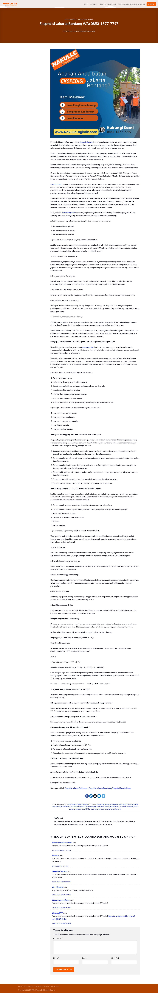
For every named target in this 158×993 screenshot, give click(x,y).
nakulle (91, 31)
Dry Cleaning (57, 887)
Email (84, 958)
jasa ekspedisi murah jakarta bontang (107, 806)
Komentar (57, 938)
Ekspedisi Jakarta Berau (121, 788)
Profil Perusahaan (108, 4)
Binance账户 (57, 913)
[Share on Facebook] (87, 796)
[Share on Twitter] (91, 796)
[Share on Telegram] (103, 796)
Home (86, 4)
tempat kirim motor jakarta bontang (109, 809)
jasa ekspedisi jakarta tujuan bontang (83, 806)
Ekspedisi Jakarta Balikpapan (76, 788)
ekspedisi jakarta (86, 142)
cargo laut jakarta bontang (104, 804)
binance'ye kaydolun (60, 900)
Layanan (93, 4)
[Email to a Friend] (95, 796)
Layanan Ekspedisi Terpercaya (47, 986)
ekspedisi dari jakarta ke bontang (124, 804)
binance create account (61, 842)
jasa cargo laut (87, 347)
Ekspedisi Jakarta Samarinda (100, 788)
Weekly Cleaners (59, 871)
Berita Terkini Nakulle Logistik (131, 4)
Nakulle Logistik (68, 212)
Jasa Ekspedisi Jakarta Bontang (79, 20)
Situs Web (115, 958)
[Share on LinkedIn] (99, 796)
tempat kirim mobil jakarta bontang (86, 809)
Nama (56, 958)
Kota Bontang (56, 184)
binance (55, 855)
